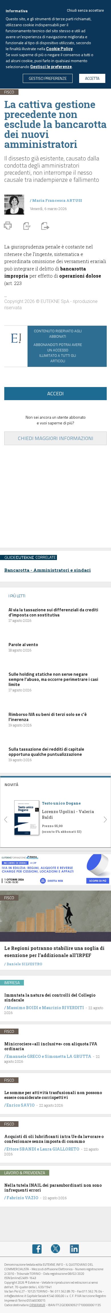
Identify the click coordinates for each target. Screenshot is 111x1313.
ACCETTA (92, 78)
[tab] (55, 784)
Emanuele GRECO (24, 1056)
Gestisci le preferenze (51, 66)
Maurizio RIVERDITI (63, 1007)
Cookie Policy (59, 48)
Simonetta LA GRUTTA (68, 1056)
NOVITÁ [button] (11, 784)
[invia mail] (44, 225)
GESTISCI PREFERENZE (48, 78)
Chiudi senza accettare (85, 11)
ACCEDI (55, 393)
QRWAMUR (37, 1305)
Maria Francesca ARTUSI (57, 200)
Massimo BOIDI (22, 1007)
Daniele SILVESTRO (24, 964)
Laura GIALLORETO (59, 1149)
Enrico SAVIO (21, 1105)
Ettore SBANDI (21, 1149)
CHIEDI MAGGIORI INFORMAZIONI (55, 438)
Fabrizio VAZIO (22, 1197)
